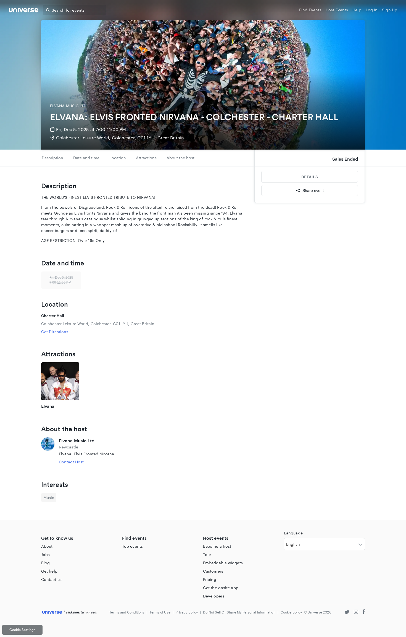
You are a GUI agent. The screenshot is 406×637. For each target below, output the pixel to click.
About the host (180, 157)
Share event (313, 190)
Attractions (146, 157)
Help (356, 9)
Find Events (310, 9)
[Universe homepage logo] (23, 11)
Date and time (86, 157)
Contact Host (71, 462)
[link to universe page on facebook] (364, 612)
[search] (47, 10)
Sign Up (389, 9)
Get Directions (54, 331)
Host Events (337, 9)
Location (117, 157)
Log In (372, 9)
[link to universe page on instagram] (356, 612)
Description (52, 157)
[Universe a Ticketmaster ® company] (69, 612)
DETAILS (309, 176)
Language (293, 533)
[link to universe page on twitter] (347, 612)
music (48, 497)
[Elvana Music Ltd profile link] (47, 451)
